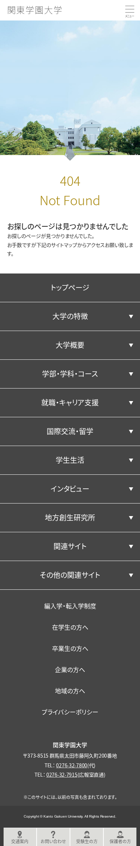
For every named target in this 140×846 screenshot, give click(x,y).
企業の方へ (70, 669)
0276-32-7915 (62, 774)
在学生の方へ (70, 626)
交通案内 (19, 841)
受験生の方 (87, 841)
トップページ (70, 287)
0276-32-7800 (71, 765)
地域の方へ (70, 690)
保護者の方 (120, 841)
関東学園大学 (35, 9)
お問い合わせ (53, 841)
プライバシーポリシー (70, 711)
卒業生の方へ (70, 648)
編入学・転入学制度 (70, 605)
